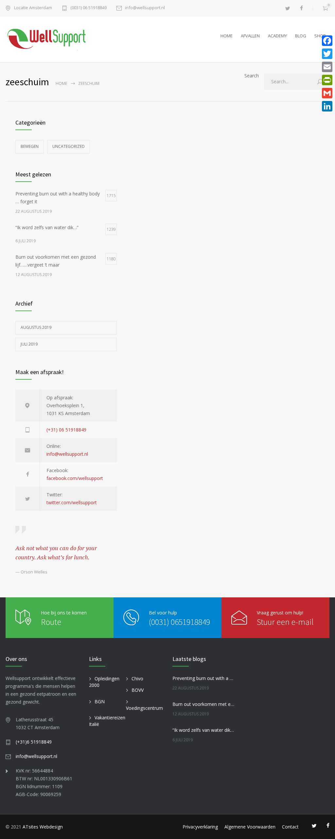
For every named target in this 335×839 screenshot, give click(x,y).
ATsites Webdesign (43, 827)
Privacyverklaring (200, 827)
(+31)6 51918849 (34, 742)
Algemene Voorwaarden (249, 827)
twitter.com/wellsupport (71, 502)
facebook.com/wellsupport (74, 478)
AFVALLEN (250, 36)
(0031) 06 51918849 (88, 8)
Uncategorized (68, 146)
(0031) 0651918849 (179, 621)
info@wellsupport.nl (145, 8)
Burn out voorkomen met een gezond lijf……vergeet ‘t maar (203, 704)
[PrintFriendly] (327, 80)
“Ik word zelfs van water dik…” (203, 730)
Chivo (137, 678)
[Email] (327, 66)
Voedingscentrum (144, 708)
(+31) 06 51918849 (66, 430)
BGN (100, 701)
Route (51, 621)
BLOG (300, 36)
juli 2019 (29, 344)
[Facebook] (327, 40)
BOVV (138, 690)
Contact (290, 827)
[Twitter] (327, 53)
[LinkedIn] (327, 106)
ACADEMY (277, 36)
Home (61, 83)
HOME (226, 36)
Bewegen (30, 146)
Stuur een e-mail (285, 621)
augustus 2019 (36, 327)
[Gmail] (327, 93)
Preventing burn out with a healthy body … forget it (203, 678)
